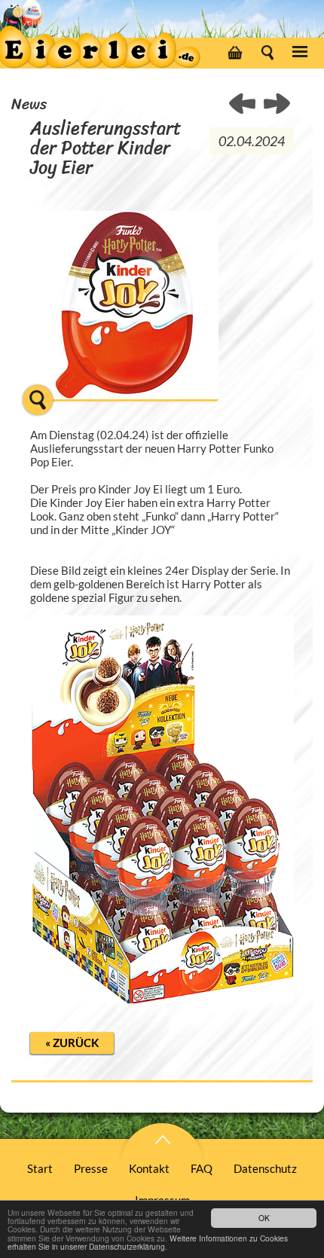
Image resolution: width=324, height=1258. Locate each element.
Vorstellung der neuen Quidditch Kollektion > (243, 104)
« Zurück (72, 1042)
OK (264, 1217)
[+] (124, 408)
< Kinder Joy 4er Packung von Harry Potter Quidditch (277, 104)
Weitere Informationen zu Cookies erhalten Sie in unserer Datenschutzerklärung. (148, 1242)
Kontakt (149, 1168)
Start (40, 1168)
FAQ (201, 1168)
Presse (91, 1168)
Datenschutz (265, 1168)
